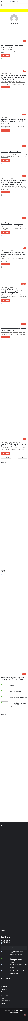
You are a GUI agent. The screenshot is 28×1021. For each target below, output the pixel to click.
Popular (14, 947)
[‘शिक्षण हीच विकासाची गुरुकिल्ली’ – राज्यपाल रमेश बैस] (4, 966)
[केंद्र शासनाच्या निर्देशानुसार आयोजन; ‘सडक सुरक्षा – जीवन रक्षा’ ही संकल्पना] (4, 691)
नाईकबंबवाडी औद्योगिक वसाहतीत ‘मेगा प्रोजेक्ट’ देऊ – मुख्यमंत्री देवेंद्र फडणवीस (13, 445)
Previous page (7, 457)
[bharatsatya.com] (14, 1)
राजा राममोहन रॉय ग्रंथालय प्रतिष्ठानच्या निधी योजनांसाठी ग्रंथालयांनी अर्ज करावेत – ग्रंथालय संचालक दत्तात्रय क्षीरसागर (18, 972)
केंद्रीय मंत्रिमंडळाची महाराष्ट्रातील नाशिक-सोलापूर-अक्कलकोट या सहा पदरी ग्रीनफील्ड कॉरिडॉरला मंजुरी (14, 678)
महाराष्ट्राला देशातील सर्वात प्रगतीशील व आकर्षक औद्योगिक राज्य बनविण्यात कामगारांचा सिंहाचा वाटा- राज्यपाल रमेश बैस (18, 959)
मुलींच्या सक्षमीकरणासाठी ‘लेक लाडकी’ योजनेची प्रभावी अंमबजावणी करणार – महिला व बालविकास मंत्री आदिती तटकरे (18, 953)
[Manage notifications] (25, 1015)
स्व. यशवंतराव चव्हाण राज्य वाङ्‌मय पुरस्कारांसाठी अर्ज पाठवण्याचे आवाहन (11, 152)
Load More (14, 709)
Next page (22, 457)
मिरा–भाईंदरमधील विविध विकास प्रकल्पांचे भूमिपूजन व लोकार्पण (12, 47)
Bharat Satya (14, 23)
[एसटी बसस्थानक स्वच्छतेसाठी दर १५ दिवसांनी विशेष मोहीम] (4, 685)
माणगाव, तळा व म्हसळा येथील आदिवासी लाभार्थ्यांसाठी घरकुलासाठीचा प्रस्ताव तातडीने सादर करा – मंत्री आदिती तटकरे (18, 703)
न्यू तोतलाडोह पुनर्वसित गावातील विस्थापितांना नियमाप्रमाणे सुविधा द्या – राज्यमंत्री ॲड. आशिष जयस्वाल (13, 254)
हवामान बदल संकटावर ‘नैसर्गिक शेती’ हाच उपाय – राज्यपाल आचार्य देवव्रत (13, 330)
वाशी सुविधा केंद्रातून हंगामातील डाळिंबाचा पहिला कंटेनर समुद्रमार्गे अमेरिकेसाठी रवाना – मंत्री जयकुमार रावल (14, 121)
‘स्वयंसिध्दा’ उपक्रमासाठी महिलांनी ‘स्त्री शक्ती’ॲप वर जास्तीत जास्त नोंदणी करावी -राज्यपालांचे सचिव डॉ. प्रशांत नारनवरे (14, 77)
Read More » (6, 55)
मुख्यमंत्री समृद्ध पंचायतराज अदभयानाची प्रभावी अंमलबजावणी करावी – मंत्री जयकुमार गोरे (13, 224)
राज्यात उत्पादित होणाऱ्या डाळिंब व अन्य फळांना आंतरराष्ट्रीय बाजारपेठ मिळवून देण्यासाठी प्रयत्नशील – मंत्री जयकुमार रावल (13, 291)
